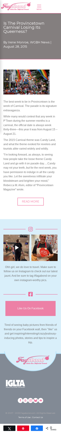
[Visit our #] (40, 400)
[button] (30, 202)
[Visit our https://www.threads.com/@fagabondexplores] (25, 400)
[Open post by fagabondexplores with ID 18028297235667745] (16, 248)
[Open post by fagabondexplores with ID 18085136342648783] (44, 248)
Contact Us (37, 417)
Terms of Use (24, 417)
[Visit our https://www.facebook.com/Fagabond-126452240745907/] (20, 400)
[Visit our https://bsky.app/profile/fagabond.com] (35, 400)
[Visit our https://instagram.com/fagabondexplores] (30, 400)
